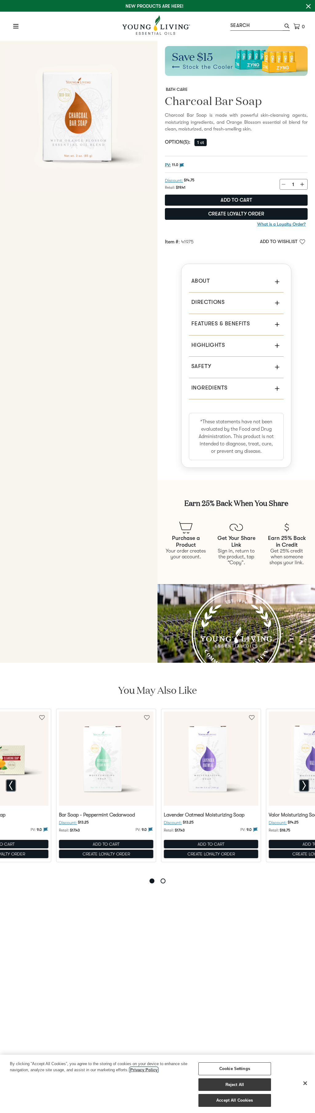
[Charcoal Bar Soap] (79, 119)
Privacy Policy (144, 1070)
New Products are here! (154, 6)
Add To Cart (106, 844)
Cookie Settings (234, 1068)
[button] (286, 27)
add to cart (236, 200)
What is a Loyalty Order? (281, 224)
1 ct (200, 142)
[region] (157, 1084)
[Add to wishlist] (147, 717)
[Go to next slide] (304, 785)
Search (240, 25)
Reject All (234, 1084)
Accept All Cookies (234, 1100)
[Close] (305, 1083)
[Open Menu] (16, 26)
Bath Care (177, 89)
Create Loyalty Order (236, 214)
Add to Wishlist (278, 241)
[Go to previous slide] (11, 785)
